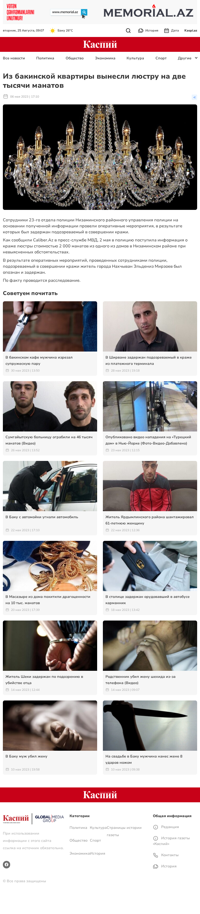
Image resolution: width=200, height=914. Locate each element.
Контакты (169, 855)
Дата (175, 30)
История (151, 30)
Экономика (105, 58)
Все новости (14, 58)
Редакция (169, 826)
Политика (45, 58)
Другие (184, 58)
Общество (75, 58)
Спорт (161, 58)
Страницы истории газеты (124, 831)
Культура (135, 58)
